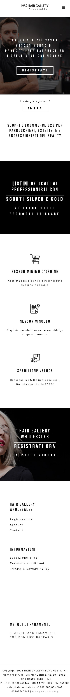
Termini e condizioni (27, 563)
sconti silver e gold (35, 199)
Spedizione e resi (24, 557)
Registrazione (21, 519)
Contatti (17, 530)
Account (16, 525)
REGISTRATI (35, 70)
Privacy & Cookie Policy (30, 568)
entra (35, 108)
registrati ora (35, 446)
